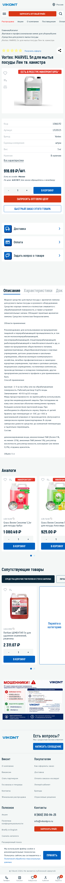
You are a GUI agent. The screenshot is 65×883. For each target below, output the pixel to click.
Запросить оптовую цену (32, 199)
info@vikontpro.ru (43, 821)
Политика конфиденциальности (12, 822)
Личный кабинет (42, 784)
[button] (31, 556)
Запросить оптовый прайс (32, 14)
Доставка (39, 772)
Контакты (6, 790)
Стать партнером (10, 778)
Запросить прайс (48, 829)
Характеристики (38, 290)
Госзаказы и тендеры (12, 784)
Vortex (58, 136)
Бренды (38, 790)
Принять (52, 855)
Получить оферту (33, 51)
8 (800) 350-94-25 (45, 814)
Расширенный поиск (12, 842)
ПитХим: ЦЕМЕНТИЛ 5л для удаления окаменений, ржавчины (17, 635)
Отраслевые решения (45, 797)
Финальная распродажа (14, 797)
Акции (20, 21)
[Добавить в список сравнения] (5, 80)
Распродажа (8, 21)
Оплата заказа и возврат (46, 778)
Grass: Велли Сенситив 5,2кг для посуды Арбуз (17, 524)
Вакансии (6, 772)
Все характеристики (14, 160)
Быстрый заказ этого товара (32, 208)
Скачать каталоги (10, 836)
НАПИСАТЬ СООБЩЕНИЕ (48, 746)
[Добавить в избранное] (5, 73)
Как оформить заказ (44, 766)
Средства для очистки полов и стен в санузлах (28, 579)
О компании (33, 21)
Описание (11, 290)
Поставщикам (49, 21)
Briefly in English (9, 829)
